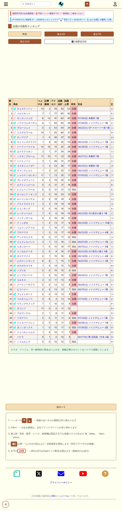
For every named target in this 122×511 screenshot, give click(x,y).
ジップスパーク (25, 275)
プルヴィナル (23, 313)
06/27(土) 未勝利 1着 (88, 156)
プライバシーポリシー (61, 482)
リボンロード (23, 246)
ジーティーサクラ (26, 284)
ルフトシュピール (26, 184)
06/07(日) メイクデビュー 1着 (93, 241)
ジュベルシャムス (26, 332)
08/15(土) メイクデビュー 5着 (93, 246)
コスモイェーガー (26, 165)
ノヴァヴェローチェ (27, 123)
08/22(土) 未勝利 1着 (88, 165)
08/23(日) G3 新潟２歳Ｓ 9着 (93, 251)
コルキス (21, 279)
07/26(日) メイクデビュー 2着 (93, 327)
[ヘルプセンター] (105, 473)
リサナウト (22, 318)
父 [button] (112, 104)
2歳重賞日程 (80, 41)
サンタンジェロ (25, 118)
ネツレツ (21, 308)
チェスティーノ (25, 108)
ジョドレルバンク (26, 241)
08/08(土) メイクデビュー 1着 (93, 322)
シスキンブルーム (26, 156)
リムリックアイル (26, 227)
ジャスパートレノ (26, 322)
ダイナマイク (23, 256)
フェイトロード (25, 294)
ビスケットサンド (26, 260)
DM (53, 496)
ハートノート (23, 161)
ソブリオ (21, 270)
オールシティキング (27, 194)
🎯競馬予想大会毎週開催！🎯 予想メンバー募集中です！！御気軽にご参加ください (48, 13)
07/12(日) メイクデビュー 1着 (93, 299)
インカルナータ (25, 251)
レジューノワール (26, 189)
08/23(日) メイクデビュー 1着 (93, 142)
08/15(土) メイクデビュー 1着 (93, 289)
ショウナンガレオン (27, 175)
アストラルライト (26, 203)
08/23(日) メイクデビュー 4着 (93, 232)
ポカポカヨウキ (25, 265)
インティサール (25, 218)
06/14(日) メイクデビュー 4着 (93, 256)
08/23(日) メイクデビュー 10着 (94, 222)
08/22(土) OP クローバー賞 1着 (94, 127)
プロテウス (22, 232)
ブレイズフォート (26, 180)
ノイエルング (23, 341)
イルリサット (23, 113)
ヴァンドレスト (25, 170)
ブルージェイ (23, 127)
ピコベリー (22, 289)
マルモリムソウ (25, 299)
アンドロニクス (25, 237)
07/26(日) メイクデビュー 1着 (93, 123)
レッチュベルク (25, 213)
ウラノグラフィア (26, 303)
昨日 (25, 34)
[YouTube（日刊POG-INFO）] (83, 473)
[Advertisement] (61, 71)
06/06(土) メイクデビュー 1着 (93, 284)
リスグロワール (25, 132)
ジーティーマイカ (26, 146)
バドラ (20, 337)
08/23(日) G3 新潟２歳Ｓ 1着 (92, 213)
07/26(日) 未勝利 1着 (88, 118)
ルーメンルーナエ (26, 199)
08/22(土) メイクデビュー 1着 (93, 275)
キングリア (22, 137)
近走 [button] (80, 104)
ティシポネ (22, 222)
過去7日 (97, 34)
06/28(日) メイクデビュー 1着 (93, 146)
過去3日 (61, 34)
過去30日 (25, 41)
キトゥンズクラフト (27, 142)
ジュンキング (23, 208)
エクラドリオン (25, 151)
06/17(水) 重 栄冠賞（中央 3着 (93, 337)
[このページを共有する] (5, 504)
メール (65, 496)
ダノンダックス (25, 327)
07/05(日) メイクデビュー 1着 (93, 175)
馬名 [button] (15, 104)
